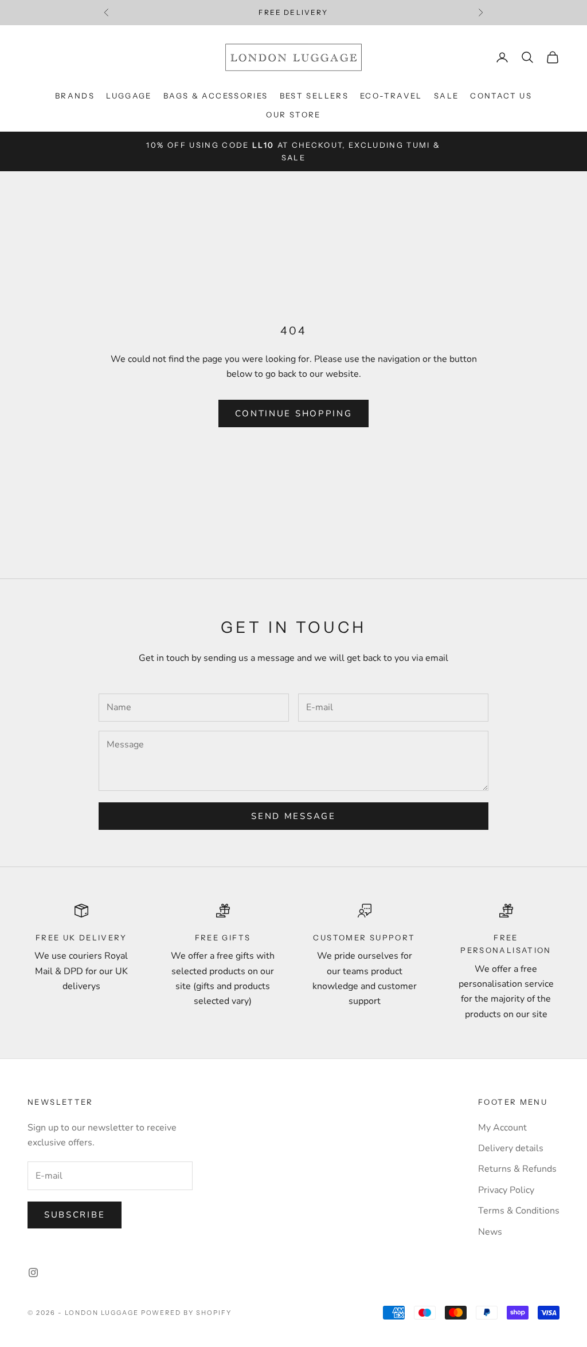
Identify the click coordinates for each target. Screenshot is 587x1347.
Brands (75, 95)
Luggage (129, 95)
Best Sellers (314, 95)
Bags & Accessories (215, 95)
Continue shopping (294, 413)
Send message (293, 816)
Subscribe (74, 1214)
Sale (446, 95)
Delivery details (510, 1148)
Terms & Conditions (518, 1210)
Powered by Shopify (186, 1313)
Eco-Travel (391, 95)
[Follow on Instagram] (33, 1272)
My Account (502, 1127)
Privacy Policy (506, 1190)
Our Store (293, 114)
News (490, 1232)
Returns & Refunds (517, 1169)
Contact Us (501, 95)
